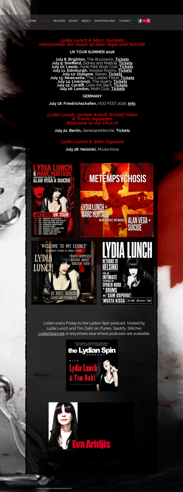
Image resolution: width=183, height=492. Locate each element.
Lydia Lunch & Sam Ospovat (92, 141)
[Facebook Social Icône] (140, 21)
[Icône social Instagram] (148, 21)
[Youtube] (144, 21)
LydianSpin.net (51, 333)
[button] (131, 447)
